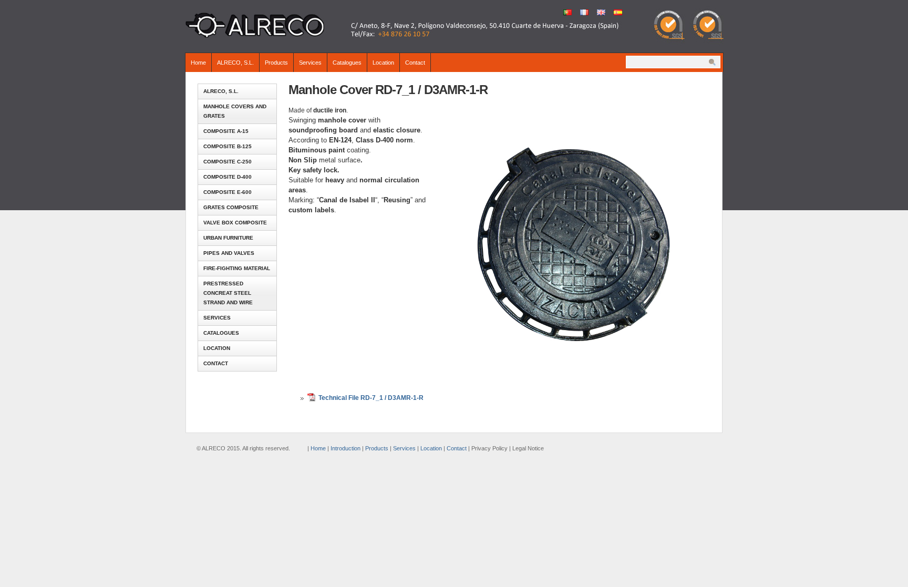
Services (310, 62)
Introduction (345, 448)
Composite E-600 (227, 192)
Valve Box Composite (235, 222)
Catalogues (347, 62)
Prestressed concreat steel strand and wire (228, 293)
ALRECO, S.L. (235, 62)
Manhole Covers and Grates (234, 111)
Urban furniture (228, 238)
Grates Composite (231, 207)
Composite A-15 (226, 131)
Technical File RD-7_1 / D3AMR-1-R (371, 397)
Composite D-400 (227, 177)
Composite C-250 (227, 161)
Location (383, 62)
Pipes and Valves (228, 253)
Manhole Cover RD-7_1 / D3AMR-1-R (388, 90)
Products (276, 62)
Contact (415, 62)
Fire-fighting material (236, 268)
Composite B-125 (227, 146)
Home (198, 62)
